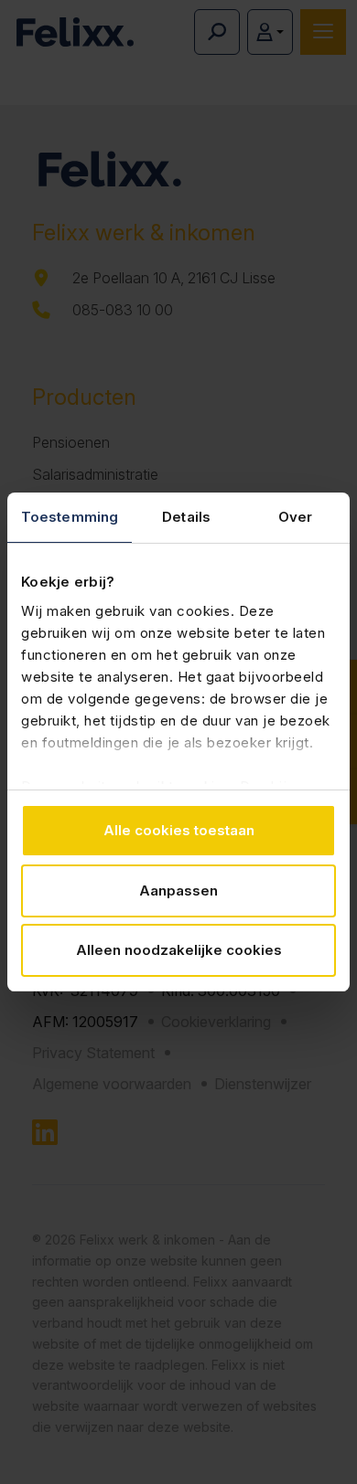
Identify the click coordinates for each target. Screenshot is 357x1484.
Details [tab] (186, 516)
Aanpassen (178, 890)
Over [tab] (295, 516)
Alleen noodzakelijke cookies (179, 950)
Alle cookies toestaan (178, 830)
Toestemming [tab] (69, 516)
